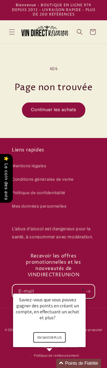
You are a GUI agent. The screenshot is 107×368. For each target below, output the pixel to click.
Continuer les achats (53, 109)
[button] (11, 32)
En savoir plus (49, 337)
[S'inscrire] (88, 291)
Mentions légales (29, 166)
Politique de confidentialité (38, 193)
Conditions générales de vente (42, 179)
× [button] (83, 289)
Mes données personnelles (39, 206)
